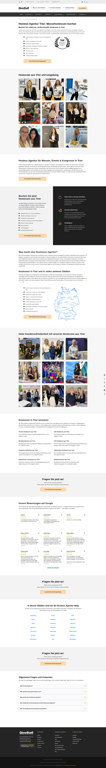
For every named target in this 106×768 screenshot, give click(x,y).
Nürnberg (73, 627)
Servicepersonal (71, 14)
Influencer (39, 745)
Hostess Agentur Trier (33, 19)
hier (61, 508)
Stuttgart (72, 635)
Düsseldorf (33, 639)
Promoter (47, 14)
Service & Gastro (40, 743)
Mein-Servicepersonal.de (70, 765)
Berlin (33, 619)
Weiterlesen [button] (23, 545)
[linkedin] (84, 1)
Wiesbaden (73, 639)
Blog (56, 751)
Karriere (56, 743)
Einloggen (74, 737)
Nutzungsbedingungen (77, 739)
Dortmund (33, 631)
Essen (53, 615)
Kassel (53, 635)
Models (38, 735)
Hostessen (38, 14)
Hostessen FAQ (76, 741)
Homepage (20, 19)
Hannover (53, 627)
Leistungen (28, 14)
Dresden (33, 635)
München (73, 619)
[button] (27, 745)
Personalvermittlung (59, 747)
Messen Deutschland (59, 745)
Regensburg (72, 631)
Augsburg (33, 615)
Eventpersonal (58, 14)
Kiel (53, 639)
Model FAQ (75, 743)
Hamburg (53, 623)
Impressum (57, 735)
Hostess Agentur (26, 19)
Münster (72, 623)
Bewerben (82, 14)
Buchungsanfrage (82, 8)
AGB (56, 739)
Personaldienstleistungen (60, 749)
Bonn (33, 623)
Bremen (33, 627)
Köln (72, 615)
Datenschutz (57, 741)
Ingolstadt (53, 631)
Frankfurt (53, 619)
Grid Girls (39, 747)
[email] (82, 1)
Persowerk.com (59, 765)
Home (21, 14)
